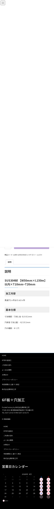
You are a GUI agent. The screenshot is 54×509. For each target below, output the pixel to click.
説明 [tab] (9, 262)
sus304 (39, 255)
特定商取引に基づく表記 (10, 384)
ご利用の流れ (6, 365)
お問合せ (5, 375)
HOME (4, 355)
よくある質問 (6, 370)
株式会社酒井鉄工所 (9, 389)
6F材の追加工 (7, 360)
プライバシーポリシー (10, 379)
